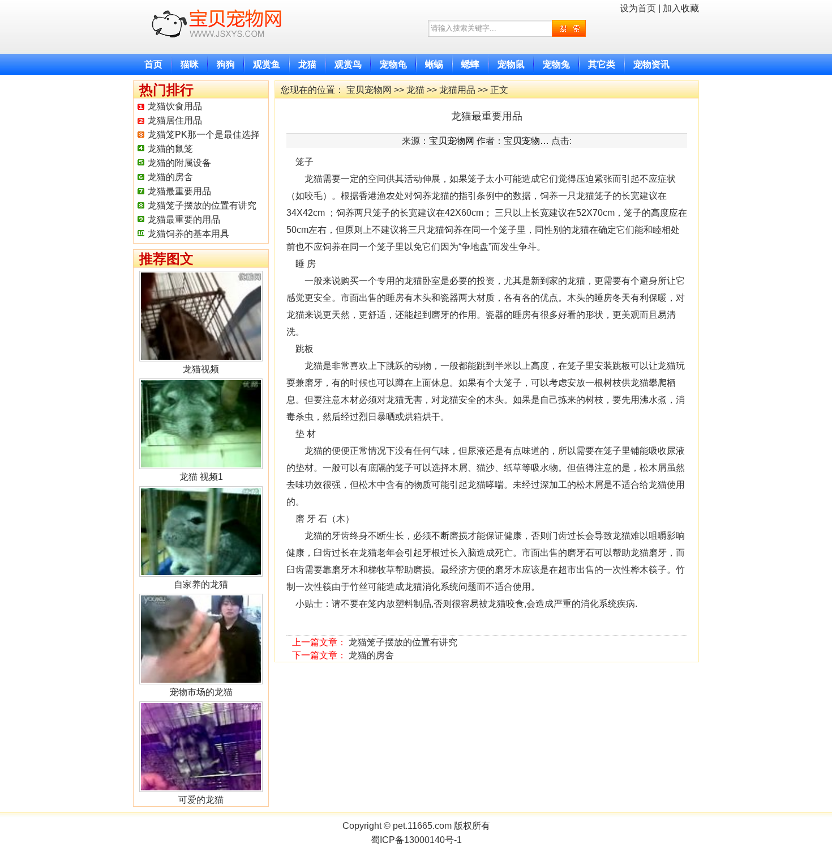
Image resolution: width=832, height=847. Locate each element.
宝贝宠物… (526, 141)
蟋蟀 (470, 64)
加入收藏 (681, 8)
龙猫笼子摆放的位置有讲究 (202, 205)
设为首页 (638, 8)
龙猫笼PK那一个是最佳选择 (204, 134)
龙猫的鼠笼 (170, 149)
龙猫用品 (457, 90)
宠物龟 (393, 64)
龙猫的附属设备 (179, 163)
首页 (153, 64)
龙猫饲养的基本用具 (188, 234)
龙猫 (307, 64)
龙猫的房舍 (170, 177)
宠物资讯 (651, 64)
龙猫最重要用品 (179, 191)
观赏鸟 (348, 64)
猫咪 (190, 64)
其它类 (601, 64)
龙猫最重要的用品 (184, 219)
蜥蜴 (434, 64)
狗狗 (226, 64)
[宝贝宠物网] (219, 47)
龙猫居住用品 (175, 120)
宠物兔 (556, 64)
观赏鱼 (266, 64)
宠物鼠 (511, 64)
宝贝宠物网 (369, 90)
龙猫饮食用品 (175, 106)
